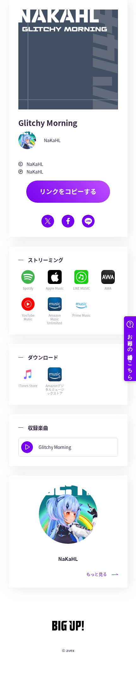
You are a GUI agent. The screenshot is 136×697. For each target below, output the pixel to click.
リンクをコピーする (68, 191)
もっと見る (96, 574)
